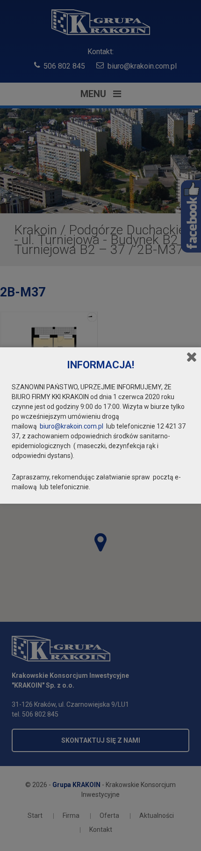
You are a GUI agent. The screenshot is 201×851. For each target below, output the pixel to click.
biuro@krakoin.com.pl (71, 426)
